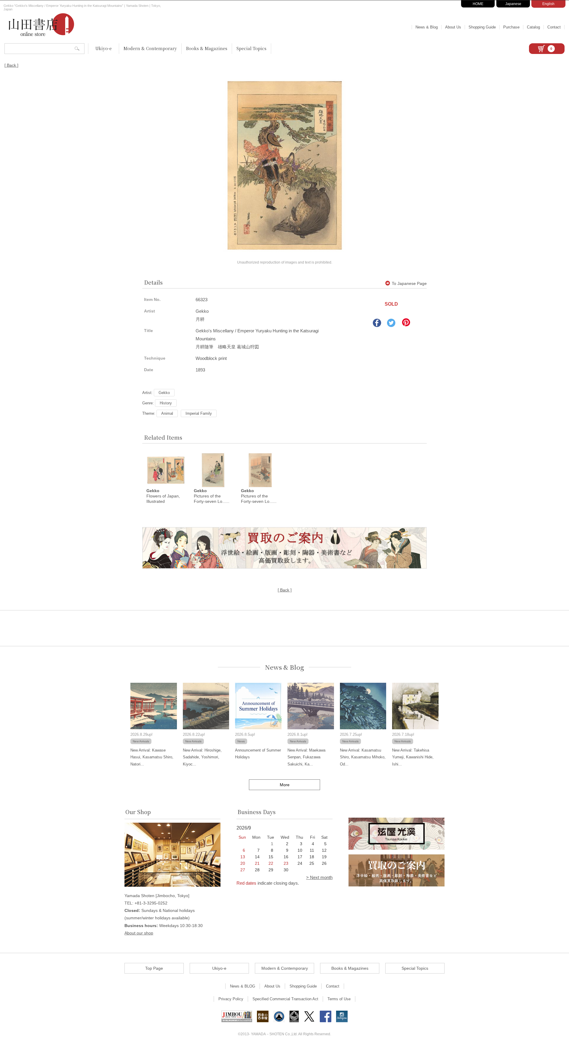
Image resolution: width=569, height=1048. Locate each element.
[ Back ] (11, 65)
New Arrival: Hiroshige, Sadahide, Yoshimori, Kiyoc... (202, 757)
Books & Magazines (206, 48)
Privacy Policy (230, 999)
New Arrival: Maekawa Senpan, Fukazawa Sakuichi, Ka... (306, 757)
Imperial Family (199, 413)
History (166, 403)
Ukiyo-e (103, 48)
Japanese (513, 4)
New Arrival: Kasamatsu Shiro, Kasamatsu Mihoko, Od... (363, 757)
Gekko (164, 392)
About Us (453, 27)
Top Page (154, 968)
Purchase (511, 27)
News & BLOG (242, 986)
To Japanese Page (409, 283)
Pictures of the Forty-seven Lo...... (211, 496)
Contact (554, 27)
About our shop (138, 933)
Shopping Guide (482, 27)
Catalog (533, 27)
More (285, 784)
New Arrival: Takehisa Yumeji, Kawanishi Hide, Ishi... (413, 757)
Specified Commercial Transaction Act (285, 999)
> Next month (319, 877)
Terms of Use (339, 999)
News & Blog (426, 27)
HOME (478, 4)
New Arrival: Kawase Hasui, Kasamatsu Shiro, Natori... (151, 757)
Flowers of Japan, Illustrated (163, 496)
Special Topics (251, 48)
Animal (167, 413)
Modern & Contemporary (150, 48)
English (548, 4)
